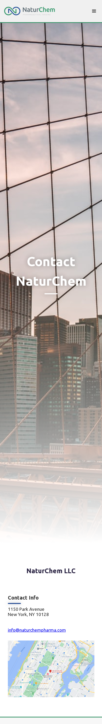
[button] (94, 11)
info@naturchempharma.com (37, 629)
